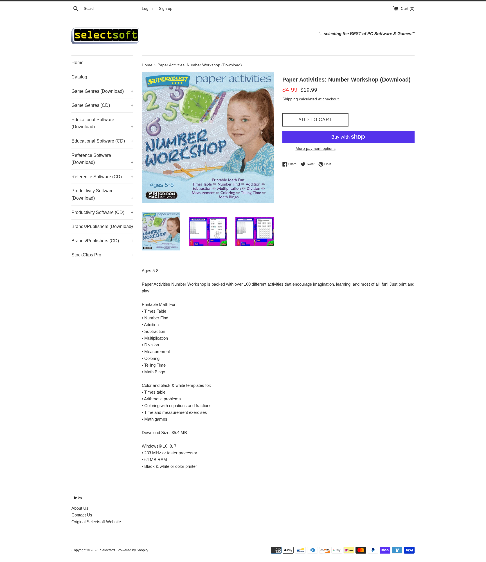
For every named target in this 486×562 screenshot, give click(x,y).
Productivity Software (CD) (102, 212)
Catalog (79, 77)
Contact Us (81, 515)
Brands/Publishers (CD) (102, 240)
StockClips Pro (102, 254)
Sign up (165, 8)
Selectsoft (108, 550)
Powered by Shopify (133, 550)
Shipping (290, 99)
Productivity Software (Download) (102, 194)
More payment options (316, 148)
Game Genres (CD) (102, 105)
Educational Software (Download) (102, 123)
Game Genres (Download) (102, 91)
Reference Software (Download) (102, 159)
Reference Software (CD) (102, 176)
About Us (80, 508)
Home (77, 62)
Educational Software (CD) (102, 141)
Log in (147, 8)
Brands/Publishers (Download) (102, 226)
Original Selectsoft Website (96, 521)
